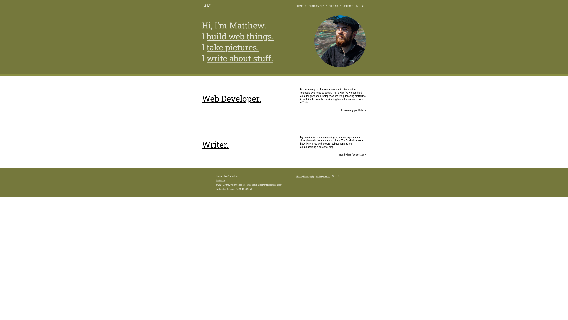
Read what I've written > (352, 154)
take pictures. (233, 47)
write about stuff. (240, 58)
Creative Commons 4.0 (231, 189)
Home (299, 176)
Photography (308, 176)
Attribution (220, 180)
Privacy (219, 176)
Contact (326, 176)
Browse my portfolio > (353, 110)
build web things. (240, 36)
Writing (319, 176)
